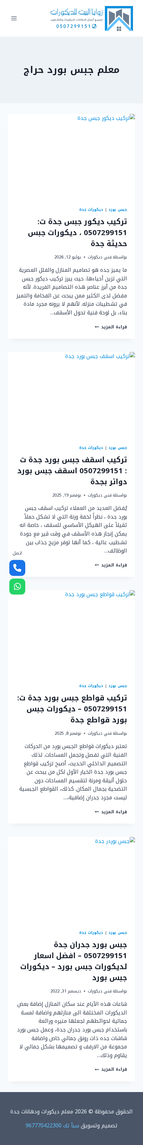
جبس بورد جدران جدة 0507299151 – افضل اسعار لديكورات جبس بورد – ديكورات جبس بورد (73, 961)
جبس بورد (117, 209)
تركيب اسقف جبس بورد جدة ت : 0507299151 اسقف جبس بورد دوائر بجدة (72, 471)
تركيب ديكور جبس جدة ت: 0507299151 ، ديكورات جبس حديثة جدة (77, 233)
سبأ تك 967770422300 (52, 1125)
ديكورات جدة (91, 209)
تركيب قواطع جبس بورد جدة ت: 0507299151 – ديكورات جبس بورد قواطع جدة (72, 709)
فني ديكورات (100, 257)
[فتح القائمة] (14, 18)
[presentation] (71, 156)
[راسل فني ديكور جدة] (17, 587)
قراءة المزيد (111, 327)
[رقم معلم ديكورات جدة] (17, 568)
